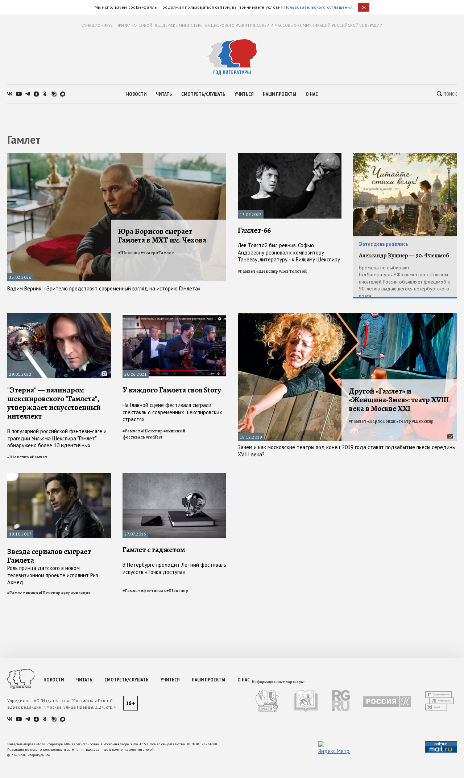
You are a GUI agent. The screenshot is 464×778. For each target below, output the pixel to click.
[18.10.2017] (59, 475)
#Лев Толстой (293, 271)
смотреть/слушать (203, 94)
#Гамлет (165, 253)
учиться (244, 94)
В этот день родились (383, 244)
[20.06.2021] (174, 316)
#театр (148, 253)
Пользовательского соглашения (318, 7)
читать (164, 94)
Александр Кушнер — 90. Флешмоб (404, 255)
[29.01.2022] (59, 316)
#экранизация (76, 593)
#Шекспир (129, 253)
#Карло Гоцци (381, 421)
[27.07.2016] (174, 475)
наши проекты (279, 94)
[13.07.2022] (289, 156)
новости (136, 94)
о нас (312, 94)
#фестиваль (153, 591)
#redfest (154, 437)
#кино (32, 593)
